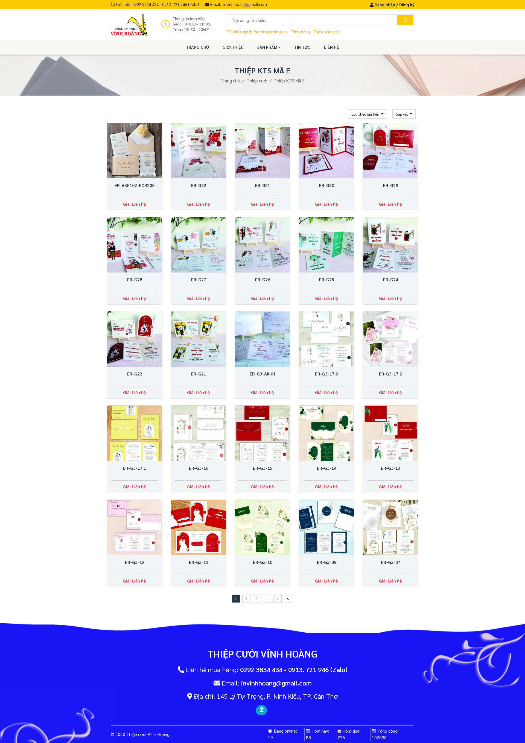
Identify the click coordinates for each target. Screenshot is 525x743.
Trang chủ (230, 81)
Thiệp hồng (300, 31)
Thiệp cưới (257, 81)
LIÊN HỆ (331, 47)
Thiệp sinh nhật (327, 31)
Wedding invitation (270, 31)
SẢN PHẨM (267, 47)
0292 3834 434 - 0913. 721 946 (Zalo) (165, 4)
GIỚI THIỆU (233, 47)
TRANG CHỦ (197, 47)
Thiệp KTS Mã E (289, 81)
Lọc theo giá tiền (366, 113)
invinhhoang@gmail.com (245, 4)
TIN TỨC (302, 47)
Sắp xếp (402, 113)
